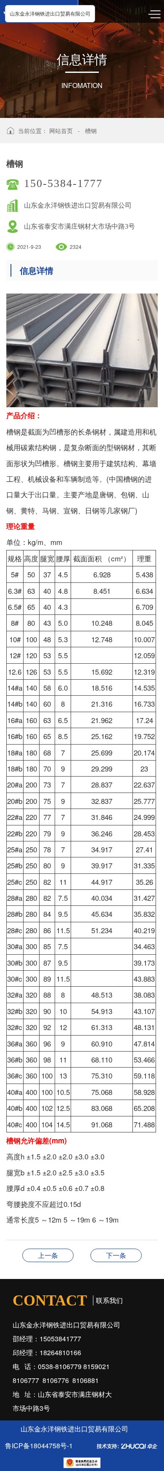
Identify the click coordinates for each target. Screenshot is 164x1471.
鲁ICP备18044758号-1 (39, 1445)
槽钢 (91, 130)
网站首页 (61, 130)
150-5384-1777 (63, 183)
